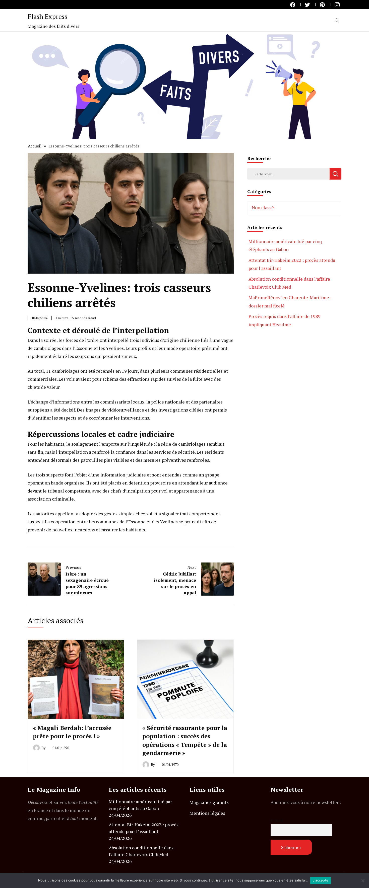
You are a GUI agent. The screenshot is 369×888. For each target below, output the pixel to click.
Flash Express (47, 16)
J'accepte (320, 880)
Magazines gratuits (209, 802)
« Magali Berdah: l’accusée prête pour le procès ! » (72, 732)
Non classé (263, 207)
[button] (184, 85)
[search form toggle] (336, 20)
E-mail (277, 820)
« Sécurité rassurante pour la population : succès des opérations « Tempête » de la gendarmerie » (184, 740)
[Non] (362, 880)
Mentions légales (207, 813)
